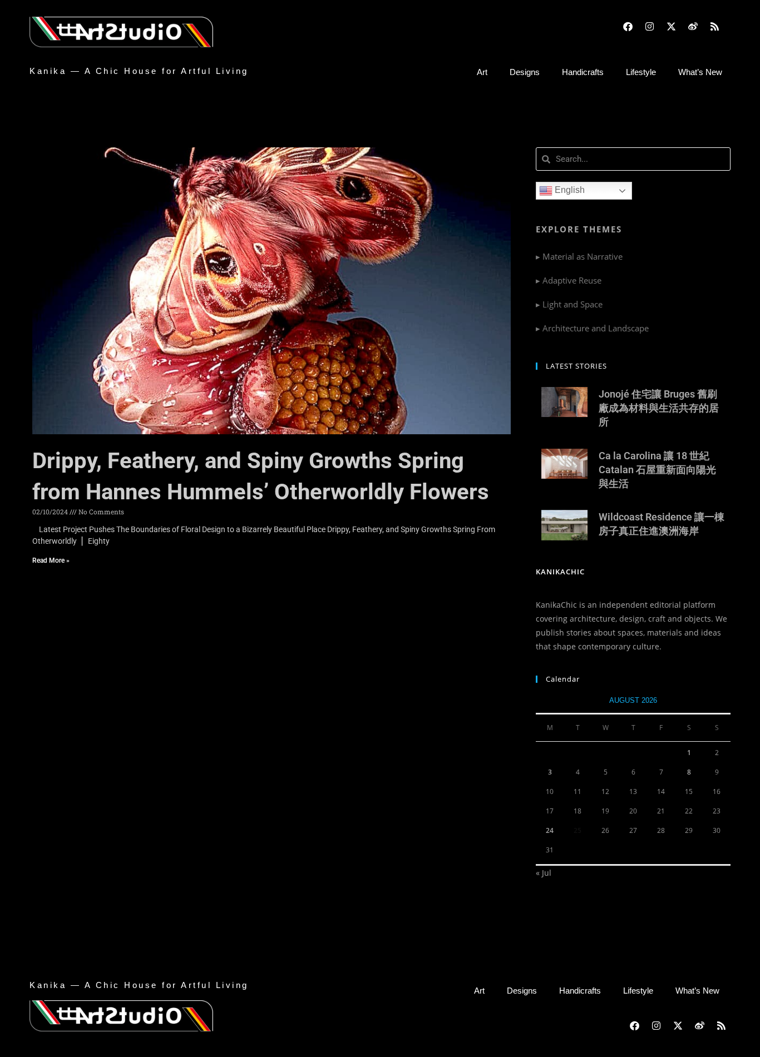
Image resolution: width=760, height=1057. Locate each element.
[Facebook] (627, 26)
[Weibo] (692, 26)
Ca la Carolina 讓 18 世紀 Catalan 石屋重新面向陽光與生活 (657, 469)
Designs (525, 72)
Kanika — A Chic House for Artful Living (139, 71)
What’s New (700, 72)
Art (482, 72)
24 (550, 830)
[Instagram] (649, 26)
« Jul (543, 872)
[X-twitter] (671, 26)
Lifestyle (641, 72)
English (568, 190)
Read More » (51, 560)
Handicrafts (583, 72)
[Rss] (714, 26)
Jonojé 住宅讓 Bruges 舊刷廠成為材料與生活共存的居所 (659, 408)
